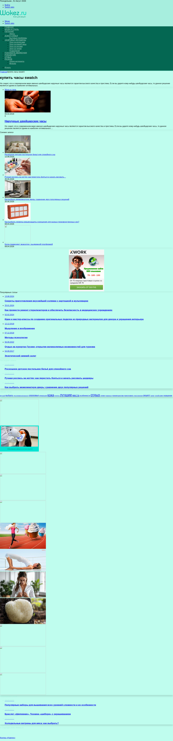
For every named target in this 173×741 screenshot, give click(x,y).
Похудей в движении (16, 53)
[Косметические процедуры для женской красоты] (23, 473)
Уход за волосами (17, 42)
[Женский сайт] (13, 17)
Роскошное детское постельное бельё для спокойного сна (30, 155)
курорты (56, 395)
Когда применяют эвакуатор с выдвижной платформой (29, 244)
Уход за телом (15, 49)
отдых (95, 395)
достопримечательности (21, 395)
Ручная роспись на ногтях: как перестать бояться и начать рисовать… (35, 177)
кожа (50, 395)
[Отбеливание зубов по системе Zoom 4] (19, 451)
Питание (9, 32)
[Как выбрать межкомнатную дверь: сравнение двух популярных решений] (18, 197)
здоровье (34, 395)
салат (152, 395)
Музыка (12, 63)
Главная (3, 72)
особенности (85, 395)
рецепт (146, 395)
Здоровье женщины (15, 40)
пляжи (103, 395)
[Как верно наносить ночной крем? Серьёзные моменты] (23, 672)
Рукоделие (10, 55)
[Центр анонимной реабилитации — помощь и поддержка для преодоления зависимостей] (23, 500)
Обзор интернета (16, 61)
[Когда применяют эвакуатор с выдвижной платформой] (18, 242)
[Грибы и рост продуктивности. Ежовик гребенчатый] (23, 623)
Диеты (12, 34)
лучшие (66, 395)
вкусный (2, 395)
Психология (14, 51)
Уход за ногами (16, 46)
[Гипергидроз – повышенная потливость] (23, 646)
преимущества (118, 395)
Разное (8, 59)
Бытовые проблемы (18, 38)
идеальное (43, 395)
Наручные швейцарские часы (25, 121)
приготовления (138, 395)
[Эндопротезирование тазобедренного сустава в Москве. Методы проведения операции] (23, 694)
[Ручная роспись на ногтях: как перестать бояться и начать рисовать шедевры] (18, 175)
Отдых (8, 57)
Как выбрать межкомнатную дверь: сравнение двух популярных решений (37, 199)
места (75, 395)
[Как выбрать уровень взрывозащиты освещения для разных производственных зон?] (18, 220)
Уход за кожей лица (17, 44)
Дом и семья (11, 36)
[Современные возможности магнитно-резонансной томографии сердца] (23, 597)
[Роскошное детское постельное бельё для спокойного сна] (18, 152)
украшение (167, 395)
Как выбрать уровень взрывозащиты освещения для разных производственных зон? (42, 222)
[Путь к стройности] (23, 548)
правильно (108, 395)
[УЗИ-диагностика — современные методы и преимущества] (19, 424)
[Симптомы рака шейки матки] (23, 522)
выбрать (9, 395)
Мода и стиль (12, 29)
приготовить (128, 395)
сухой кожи (159, 395)
